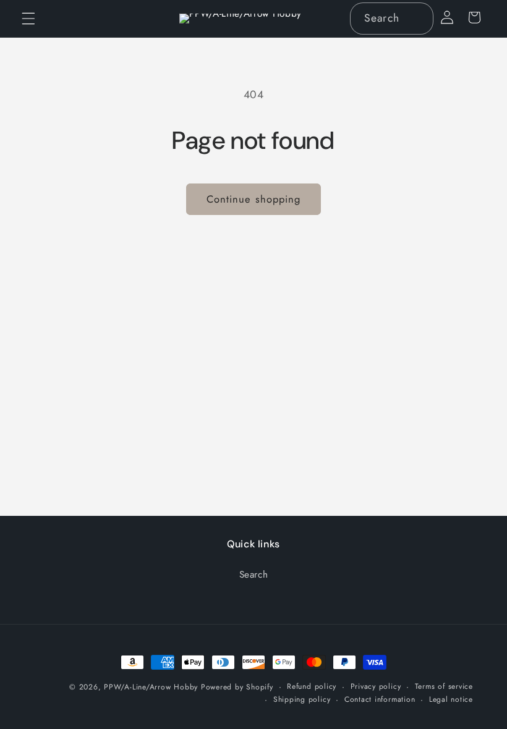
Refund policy (311, 686)
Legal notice (451, 699)
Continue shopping (254, 199)
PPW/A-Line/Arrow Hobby (151, 687)
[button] (28, 18)
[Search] (418, 18)
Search (253, 574)
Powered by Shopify (237, 687)
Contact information (379, 699)
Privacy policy (376, 686)
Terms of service (444, 686)
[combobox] (392, 18)
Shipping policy (302, 699)
